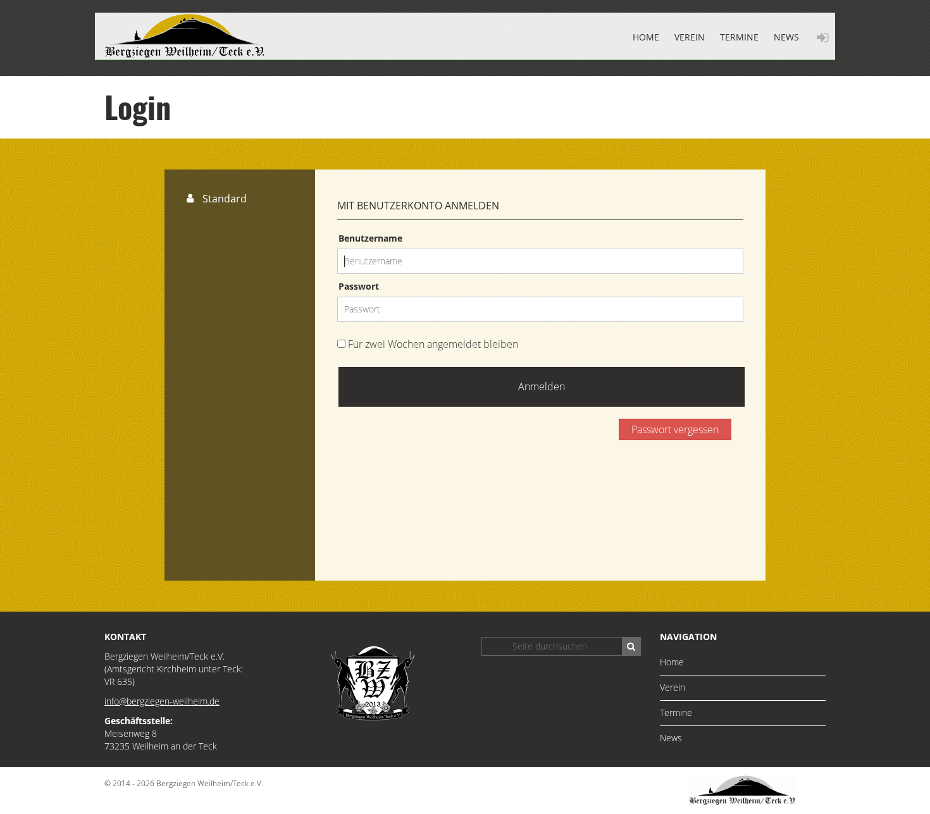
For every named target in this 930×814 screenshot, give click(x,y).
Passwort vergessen (675, 429)
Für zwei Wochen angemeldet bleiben (431, 344)
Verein (689, 37)
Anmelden (541, 386)
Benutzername (370, 238)
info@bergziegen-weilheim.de (162, 701)
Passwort (358, 286)
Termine (739, 37)
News (786, 37)
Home (646, 37)
